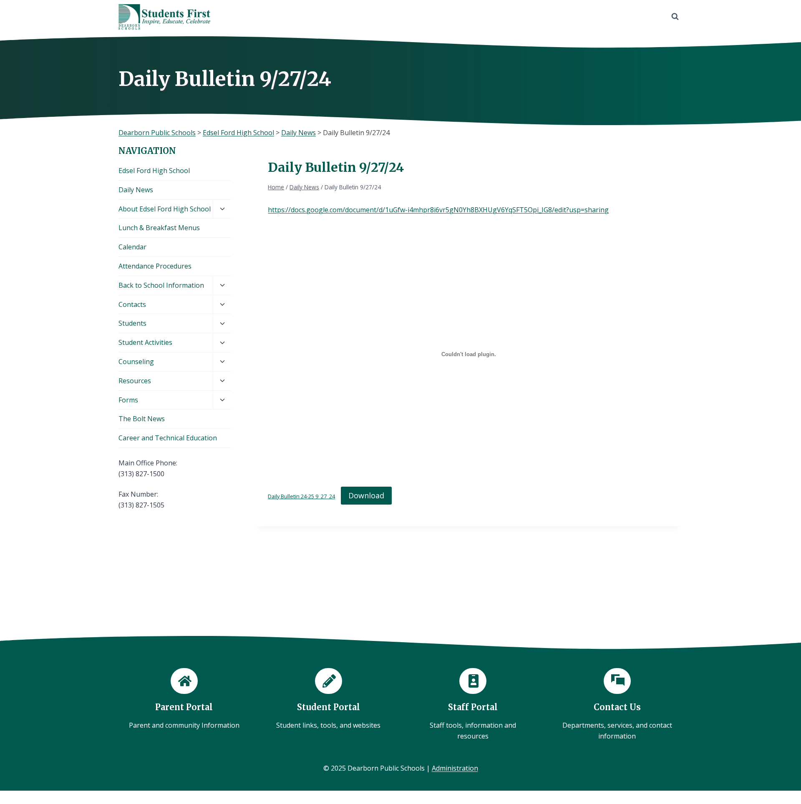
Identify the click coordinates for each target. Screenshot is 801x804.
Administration (455, 768)
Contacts (132, 304)
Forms (128, 400)
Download (366, 495)
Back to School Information (161, 285)
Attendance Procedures (154, 266)
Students (132, 323)
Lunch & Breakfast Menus (159, 227)
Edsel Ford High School (154, 170)
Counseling (136, 361)
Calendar (132, 246)
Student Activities (145, 342)
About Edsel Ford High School (164, 209)
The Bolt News (141, 418)
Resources (134, 380)
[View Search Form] (675, 16)
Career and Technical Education (167, 437)
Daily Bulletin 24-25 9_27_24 (301, 496)
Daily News (135, 189)
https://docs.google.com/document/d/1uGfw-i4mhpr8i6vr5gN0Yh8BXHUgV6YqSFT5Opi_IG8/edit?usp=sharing (438, 209)
